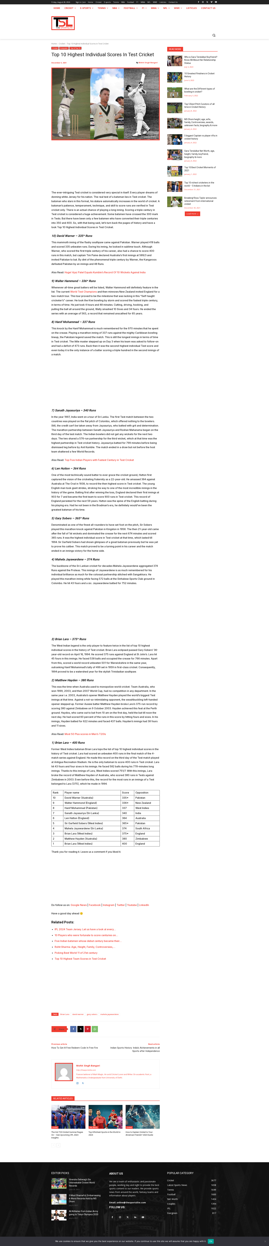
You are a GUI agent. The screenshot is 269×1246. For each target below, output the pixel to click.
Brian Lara (64, 1014)
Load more (191, 213)
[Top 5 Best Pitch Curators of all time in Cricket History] (174, 108)
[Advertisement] (105, 167)
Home (54, 43)
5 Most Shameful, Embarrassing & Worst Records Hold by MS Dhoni (85, 1198)
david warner (78, 1014)
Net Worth (94, 1127)
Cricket (62, 43)
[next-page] (58, 1145)
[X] (207, 2)
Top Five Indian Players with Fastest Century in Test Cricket (99, 460)
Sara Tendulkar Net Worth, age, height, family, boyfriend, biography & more (199, 154)
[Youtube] (216, 2)
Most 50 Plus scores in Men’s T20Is (85, 734)
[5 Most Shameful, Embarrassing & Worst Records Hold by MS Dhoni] (58, 1199)
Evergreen (64, 48)
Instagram (108, 905)
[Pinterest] (88, 1029)
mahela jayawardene (109, 1014)
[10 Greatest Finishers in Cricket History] (174, 77)
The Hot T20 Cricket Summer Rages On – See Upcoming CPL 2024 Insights (67, 1135)
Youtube (132, 905)
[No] (265, 1241)
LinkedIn (144, 905)
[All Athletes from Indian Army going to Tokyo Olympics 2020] (58, 1215)
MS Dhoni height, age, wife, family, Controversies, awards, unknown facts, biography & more (200, 122)
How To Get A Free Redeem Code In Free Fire (74, 1047)
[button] (214, 35)
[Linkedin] (135, 1217)
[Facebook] (198, 2)
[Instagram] (203, 2)
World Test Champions (83, 291)
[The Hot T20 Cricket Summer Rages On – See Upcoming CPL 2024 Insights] (68, 1117)
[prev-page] (53, 1145)
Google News (79, 905)
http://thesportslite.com (86, 1070)
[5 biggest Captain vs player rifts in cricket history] (174, 139)
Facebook (95, 905)
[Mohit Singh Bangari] (64, 1074)
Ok (210, 1241)
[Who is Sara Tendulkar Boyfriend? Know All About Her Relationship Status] (174, 61)
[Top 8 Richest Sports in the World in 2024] (106, 1117)
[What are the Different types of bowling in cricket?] (174, 92)
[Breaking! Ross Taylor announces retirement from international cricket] (174, 202)
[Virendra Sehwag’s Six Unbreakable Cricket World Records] (58, 1183)
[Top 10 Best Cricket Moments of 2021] (174, 171)
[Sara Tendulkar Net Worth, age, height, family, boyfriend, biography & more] (174, 154)
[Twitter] (128, 1217)
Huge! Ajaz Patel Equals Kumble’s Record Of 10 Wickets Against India (105, 272)
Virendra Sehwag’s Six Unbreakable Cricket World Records (82, 1182)
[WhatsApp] (95, 1029)
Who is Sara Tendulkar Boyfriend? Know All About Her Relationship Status (200, 60)
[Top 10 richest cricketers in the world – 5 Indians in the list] (174, 186)
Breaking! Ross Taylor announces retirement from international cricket (200, 201)
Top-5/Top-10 (75, 48)
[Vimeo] (211, 2)
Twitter (121, 905)
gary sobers (92, 1014)
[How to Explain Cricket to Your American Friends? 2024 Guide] (143, 1117)
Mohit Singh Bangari (148, 62)
